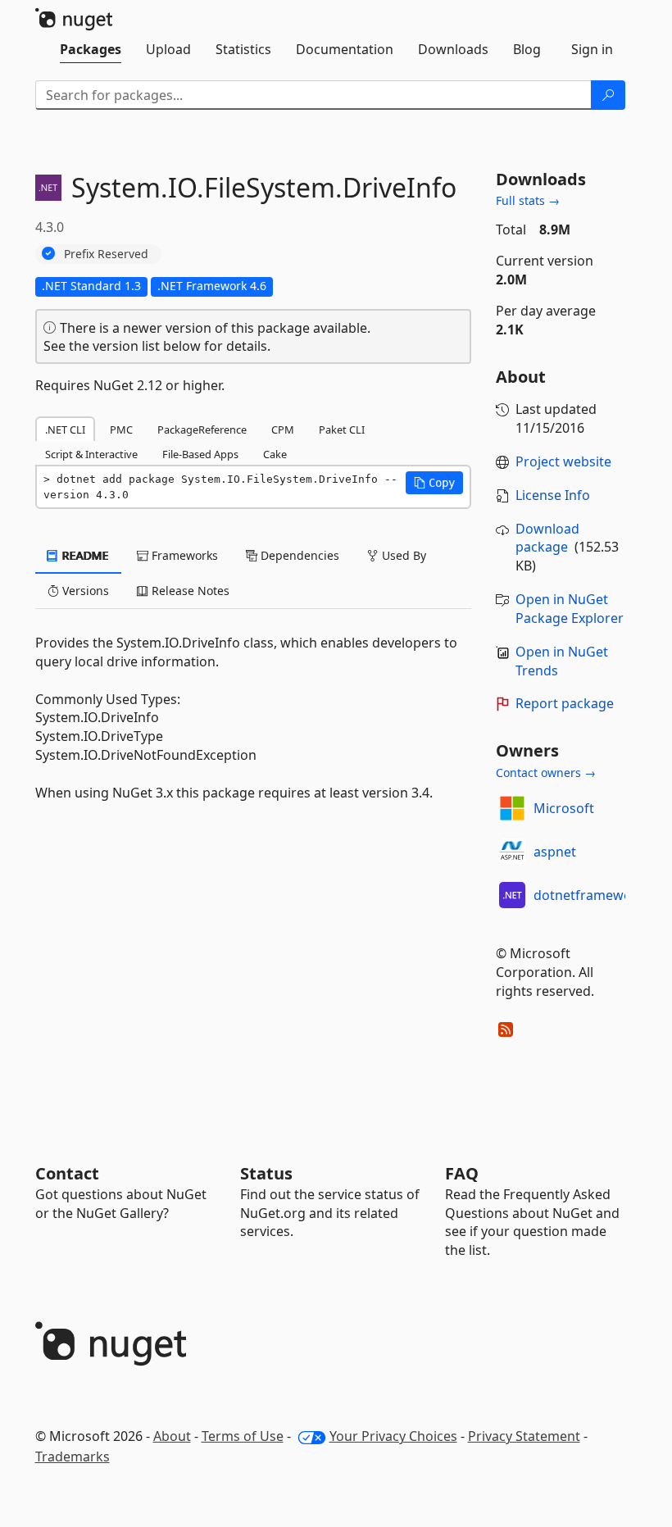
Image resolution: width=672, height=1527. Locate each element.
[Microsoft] (512, 808)
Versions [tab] (84, 590)
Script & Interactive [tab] (91, 454)
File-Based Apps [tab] (200, 454)
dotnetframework (589, 895)
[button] (434, 482)
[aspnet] (512, 851)
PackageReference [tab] (202, 429)
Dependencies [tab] (298, 555)
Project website (563, 461)
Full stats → (528, 200)
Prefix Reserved (106, 253)
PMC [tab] (121, 429)
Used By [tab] (402, 555)
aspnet (555, 852)
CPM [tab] (282, 429)
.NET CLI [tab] (65, 429)
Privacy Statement (524, 1436)
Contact (67, 1173)
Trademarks (72, 1456)
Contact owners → (546, 772)
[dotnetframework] (512, 895)
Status (266, 1173)
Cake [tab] (275, 454)
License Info (552, 495)
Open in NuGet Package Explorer (569, 608)
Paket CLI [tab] (342, 429)
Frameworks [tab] (183, 555)
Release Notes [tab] (188, 590)
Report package (564, 703)
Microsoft (564, 808)
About (172, 1436)
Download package (547, 538)
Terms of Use (243, 1436)
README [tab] (84, 555)
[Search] (608, 95)
